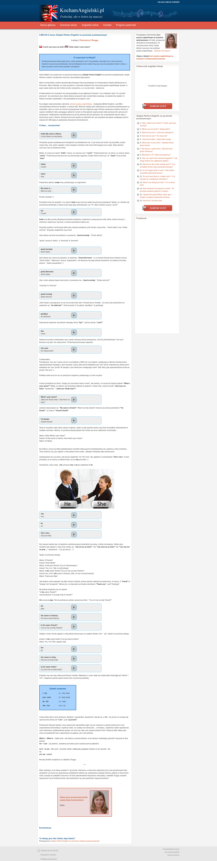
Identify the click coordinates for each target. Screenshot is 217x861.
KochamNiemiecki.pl (171, 849)
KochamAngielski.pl (72, 11)
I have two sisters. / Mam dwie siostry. (156, 139)
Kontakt (107, 25)
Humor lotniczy (173, 855)
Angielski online (90, 25)
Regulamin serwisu (48, 855)
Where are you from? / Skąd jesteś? (156, 129)
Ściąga (95, 40)
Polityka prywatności (49, 859)
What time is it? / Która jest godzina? (156, 155)
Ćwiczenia (85, 40)
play (74, 135)
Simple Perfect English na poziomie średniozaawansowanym (74, 841)
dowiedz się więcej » (162, 51)
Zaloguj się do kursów (168, 2)
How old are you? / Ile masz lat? (154, 136)
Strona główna (47, 25)
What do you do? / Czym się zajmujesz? (158, 132)
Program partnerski (126, 25)
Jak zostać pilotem (172, 852)
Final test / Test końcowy (152, 201)
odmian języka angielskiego (81, 104)
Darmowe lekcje (68, 25)
